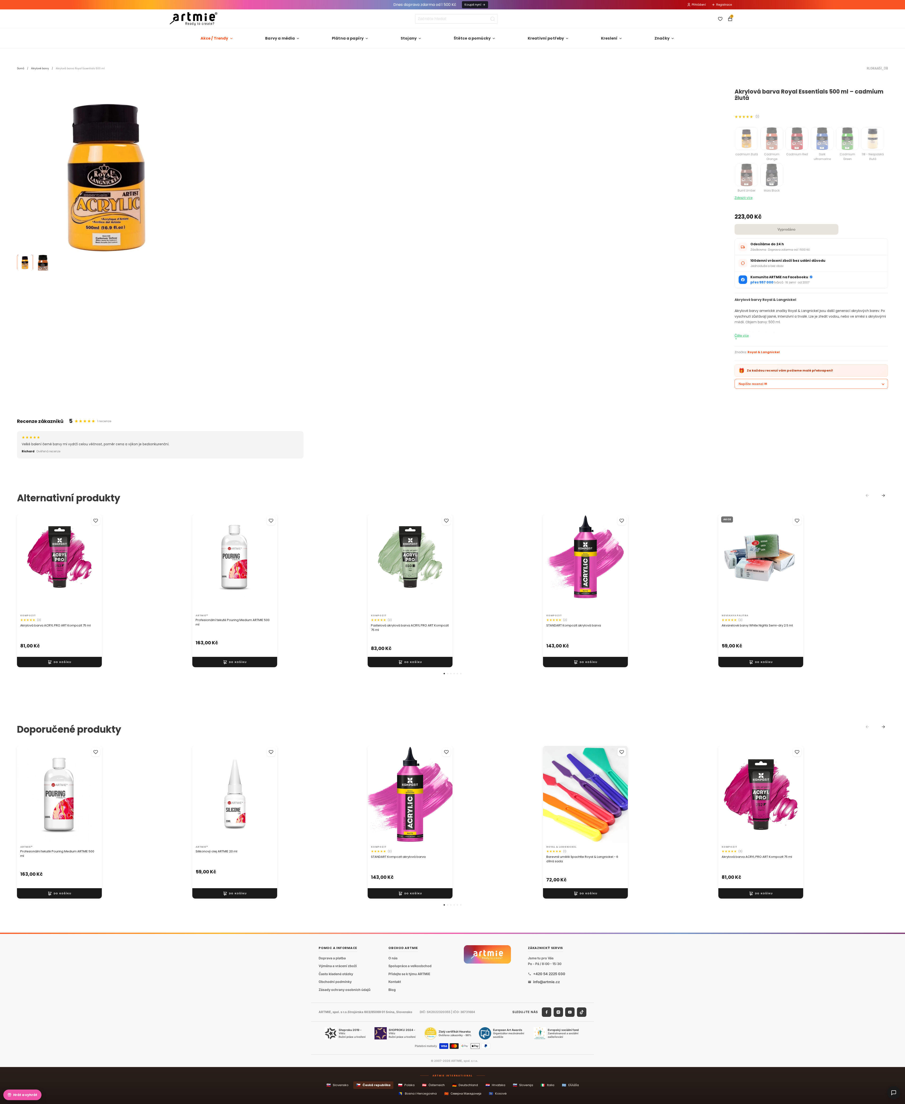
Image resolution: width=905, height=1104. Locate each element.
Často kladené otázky (336, 974)
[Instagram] (558, 1012)
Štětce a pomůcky (472, 38)
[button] (444, 673)
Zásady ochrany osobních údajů (344, 990)
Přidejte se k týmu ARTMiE (409, 974)
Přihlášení (699, 5)
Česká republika (373, 1085)
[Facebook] (546, 1012)
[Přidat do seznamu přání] (95, 520)
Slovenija (523, 1085)
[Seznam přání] (720, 19)
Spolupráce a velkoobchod (410, 966)
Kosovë (498, 1093)
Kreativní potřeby (546, 38)
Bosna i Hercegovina (418, 1093)
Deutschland (465, 1085)
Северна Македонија (462, 1093)
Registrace (724, 5)
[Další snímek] (93, 563)
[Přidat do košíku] (59, 662)
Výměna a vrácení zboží (338, 966)
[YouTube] (570, 1012)
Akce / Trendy (214, 38)
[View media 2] (43, 263)
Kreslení (609, 38)
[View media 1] (25, 263)
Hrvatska (495, 1085)
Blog (392, 990)
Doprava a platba (332, 958)
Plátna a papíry (348, 38)
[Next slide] (883, 495)
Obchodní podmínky (335, 982)
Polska (406, 1085)
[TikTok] (581, 1012)
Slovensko (337, 1085)
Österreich (433, 1085)
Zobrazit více (744, 198)
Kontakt (394, 982)
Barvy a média (280, 38)
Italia (547, 1085)
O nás (393, 958)
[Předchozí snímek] (25, 563)
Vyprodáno (786, 229)
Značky (662, 38)
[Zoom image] (106, 178)
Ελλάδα (570, 1085)
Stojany (409, 38)
